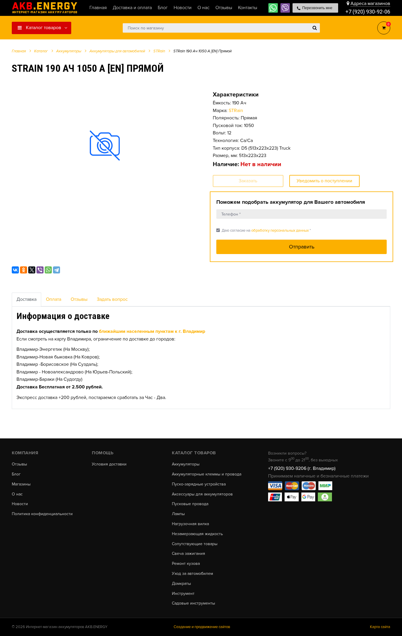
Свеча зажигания (188, 553)
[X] (31, 269)
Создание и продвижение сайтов (202, 627)
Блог (16, 474)
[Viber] (40, 269)
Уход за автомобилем (192, 573)
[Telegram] (56, 269)
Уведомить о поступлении (324, 181)
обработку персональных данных (280, 230)
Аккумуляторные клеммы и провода (206, 474)
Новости (20, 504)
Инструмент (183, 593)
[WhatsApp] (48, 269)
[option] (105, 145)
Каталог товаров (43, 28)
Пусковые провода (190, 504)
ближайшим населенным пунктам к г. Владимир (152, 331)
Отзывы (79, 299)
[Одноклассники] (23, 269)
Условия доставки (109, 464)
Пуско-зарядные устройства (199, 484)
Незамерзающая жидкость (197, 534)
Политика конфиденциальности (42, 514)
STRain (236, 110)
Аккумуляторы (186, 464)
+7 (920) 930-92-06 (367, 12)
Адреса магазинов (370, 3)
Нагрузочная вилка (190, 524)
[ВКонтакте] (15, 269)
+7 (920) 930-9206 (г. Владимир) (301, 468)
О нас (17, 494)
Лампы (178, 514)
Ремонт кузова (186, 563)
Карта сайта (380, 627)
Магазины (21, 484)
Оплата (53, 299)
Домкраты (181, 583)
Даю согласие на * (263, 230)
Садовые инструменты (193, 603)
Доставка (26, 299)
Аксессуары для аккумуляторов (202, 494)
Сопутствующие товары (194, 544)
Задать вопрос (112, 299)
